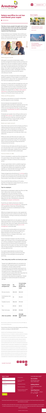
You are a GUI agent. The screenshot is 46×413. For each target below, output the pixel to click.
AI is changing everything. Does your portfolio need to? (36, 44)
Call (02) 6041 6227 (36, 376)
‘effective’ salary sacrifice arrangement (11, 204)
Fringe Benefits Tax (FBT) (13, 109)
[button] (32, 4)
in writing (21, 173)
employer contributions (13, 199)
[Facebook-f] (37, 396)
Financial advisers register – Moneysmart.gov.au (23, 390)
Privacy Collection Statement (21, 381)
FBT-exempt (9, 115)
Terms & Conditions (21, 386)
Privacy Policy (20, 377)
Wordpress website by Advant (23, 410)
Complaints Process (21, 384)
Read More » (34, 30)
